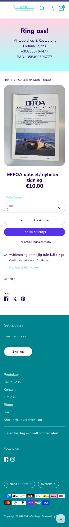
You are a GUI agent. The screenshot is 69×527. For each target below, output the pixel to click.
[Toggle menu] (5, 8)
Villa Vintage (14, 197)
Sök (7, 412)
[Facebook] (6, 459)
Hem (6, 80)
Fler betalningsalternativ (34, 242)
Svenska (46, 484)
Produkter (11, 374)
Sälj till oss (12, 382)
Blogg (8, 404)
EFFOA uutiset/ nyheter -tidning (32, 80)
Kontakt (10, 389)
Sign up (18, 351)
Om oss (10, 397)
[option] (34, 125)
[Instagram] (12, 459)
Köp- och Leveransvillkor (23, 419)
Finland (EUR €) (17, 484)
